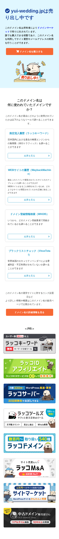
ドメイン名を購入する (31, 51)
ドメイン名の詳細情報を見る (29, 312)
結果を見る (29, 155)
